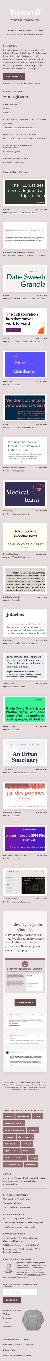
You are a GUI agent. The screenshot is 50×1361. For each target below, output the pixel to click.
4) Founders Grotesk (14, 1123)
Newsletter (8, 1326)
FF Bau (6, 108)
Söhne (15, 212)
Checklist (39, 30)
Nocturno (16, 513)
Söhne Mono (24, 212)
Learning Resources (32, 34)
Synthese (7, 123)
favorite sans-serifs (12, 68)
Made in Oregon (11, 1339)
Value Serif (17, 556)
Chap (14, 470)
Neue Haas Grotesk (29, 427)
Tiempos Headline (20, 772)
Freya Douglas (10, 554)
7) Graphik (9, 1137)
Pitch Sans (41, 298)
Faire (5, 425)
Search (7, 1174)
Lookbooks (25, 30)
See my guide (11, 151)
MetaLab (7, 382)
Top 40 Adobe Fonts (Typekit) (17, 1199)
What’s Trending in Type (25, 19)
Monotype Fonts (30, 1085)
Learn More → (25, 1003)
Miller (14, 686)
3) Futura (37, 1116)
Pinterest (7, 1318)
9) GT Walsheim (12, 1144)
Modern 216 (18, 162)
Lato (37, 341)
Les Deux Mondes (12, 813)
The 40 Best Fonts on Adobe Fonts (19, 127)
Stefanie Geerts (11, 597)
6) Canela (33, 1130)
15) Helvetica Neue (13, 1164)
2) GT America (23, 1116)
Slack (6, 338)
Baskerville (25, 901)
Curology (8, 511)
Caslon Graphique (29, 643)
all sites (32, 1180)
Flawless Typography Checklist (19, 252)
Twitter (6, 1314)
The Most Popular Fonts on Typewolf (23, 1110)
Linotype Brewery (19, 298)
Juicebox (8, 640)
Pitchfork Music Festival (15, 856)
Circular (7, 112)
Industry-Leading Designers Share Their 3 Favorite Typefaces (22, 1250)
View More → (31, 1164)
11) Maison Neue (12, 1151)
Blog (30, 1345)
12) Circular (28, 1151)
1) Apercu (9, 1116)
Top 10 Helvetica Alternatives (16, 1207)
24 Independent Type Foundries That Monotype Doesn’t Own (20, 1239)
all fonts (24, 1180)
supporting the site (34, 1275)
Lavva (6, 295)
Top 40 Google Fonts (13, 1203)
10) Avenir (27, 1144)
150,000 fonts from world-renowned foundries (24, 138)
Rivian (6, 209)
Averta (31, 341)
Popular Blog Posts (14, 1234)
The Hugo (8, 770)
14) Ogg (33, 1158)
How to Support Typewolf (17, 1259)
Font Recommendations (15, 1195)
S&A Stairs (8, 683)
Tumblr (6, 1322)
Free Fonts (13, 34)
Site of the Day (12, 1345)
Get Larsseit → (14, 76)
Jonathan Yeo (10, 899)
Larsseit (34, 212)
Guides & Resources (13, 1214)
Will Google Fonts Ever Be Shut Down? (21, 1244)
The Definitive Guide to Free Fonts (19, 1226)
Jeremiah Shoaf (36, 1265)
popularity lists (10, 1183)
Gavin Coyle (9, 726)
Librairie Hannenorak (14, 468)
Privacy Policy (9, 1350)
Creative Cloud (24, 1082)
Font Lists (11, 30)
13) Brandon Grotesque (15, 1158)
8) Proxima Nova (25, 1137)
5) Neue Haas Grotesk (15, 1130)
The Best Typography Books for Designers (23, 1222)
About (27, 1339)
